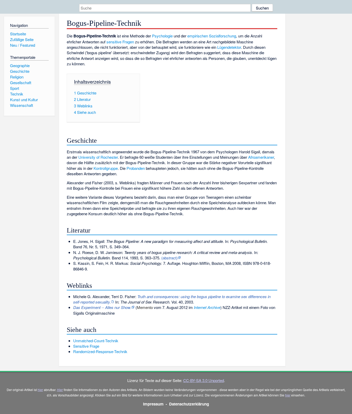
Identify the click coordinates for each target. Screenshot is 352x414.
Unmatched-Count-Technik (95, 340)
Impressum (153, 404)
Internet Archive (207, 307)
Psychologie (162, 35)
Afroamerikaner (261, 157)
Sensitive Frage (86, 346)
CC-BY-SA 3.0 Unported (203, 380)
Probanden (136, 168)
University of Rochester (98, 157)
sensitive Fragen (120, 41)
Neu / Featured (22, 45)
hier (40, 389)
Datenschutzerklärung (189, 404)
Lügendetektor (229, 47)
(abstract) (169, 257)
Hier (60, 389)
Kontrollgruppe (106, 168)
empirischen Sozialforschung (211, 35)
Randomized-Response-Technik (100, 351)
